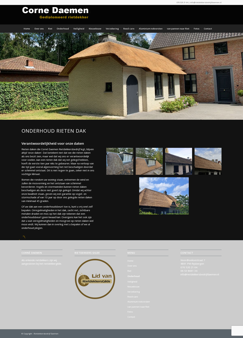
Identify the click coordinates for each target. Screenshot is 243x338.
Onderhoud (133, 276)
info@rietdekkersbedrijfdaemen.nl (206, 2)
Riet (129, 270)
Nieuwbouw (133, 286)
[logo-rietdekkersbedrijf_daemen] (56, 14)
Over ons (132, 265)
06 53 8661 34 (189, 270)
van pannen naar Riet (138, 306)
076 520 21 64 (182, 2)
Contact (131, 316)
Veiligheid (132, 281)
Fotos (130, 311)
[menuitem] (26, 28)
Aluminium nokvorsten (138, 301)
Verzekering (133, 291)
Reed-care (132, 296)
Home (130, 260)
